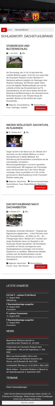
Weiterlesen (41, 108)
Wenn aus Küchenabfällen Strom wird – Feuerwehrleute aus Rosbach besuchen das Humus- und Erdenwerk (24, 358)
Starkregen (16, 107)
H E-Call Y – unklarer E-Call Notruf (21, 295)
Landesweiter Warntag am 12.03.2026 (21, 365)
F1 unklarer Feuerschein (17, 313)
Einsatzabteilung (23, 105)
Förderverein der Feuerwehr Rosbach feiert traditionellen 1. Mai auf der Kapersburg (24, 348)
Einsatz (9, 266)
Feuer (8, 107)
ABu (23, 53)
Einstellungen (27, 403)
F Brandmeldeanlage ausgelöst (20, 304)
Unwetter (24, 107)
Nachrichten (21, 181)
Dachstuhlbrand (39, 105)
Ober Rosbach (23, 266)
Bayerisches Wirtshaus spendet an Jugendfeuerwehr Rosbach (20, 341)
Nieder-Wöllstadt (30, 184)
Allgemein (12, 105)
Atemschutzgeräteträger (39, 181)
